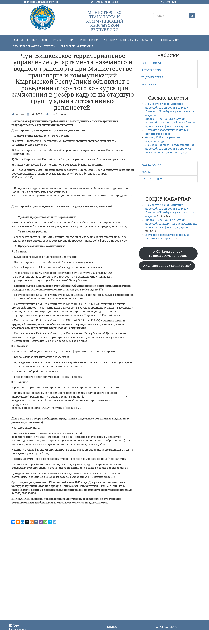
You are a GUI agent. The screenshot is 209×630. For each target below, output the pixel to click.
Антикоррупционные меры (121, 40)
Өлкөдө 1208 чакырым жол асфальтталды (163, 139)
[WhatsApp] (45, 522)
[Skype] (50, 522)
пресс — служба (89, 40)
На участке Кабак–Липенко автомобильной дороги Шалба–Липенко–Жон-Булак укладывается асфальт (170, 109)
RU (168, 1)
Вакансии (148, 40)
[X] (27, 522)
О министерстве (37, 40)
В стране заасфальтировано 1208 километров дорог (167, 131)
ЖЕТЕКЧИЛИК (151, 164)
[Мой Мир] (22, 522)
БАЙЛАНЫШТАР (152, 179)
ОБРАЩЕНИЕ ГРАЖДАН (26, 46)
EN (174, 1)
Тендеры (50, 46)
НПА (71, 40)
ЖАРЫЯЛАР (149, 171)
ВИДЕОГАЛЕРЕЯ (152, 77)
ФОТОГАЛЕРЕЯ (151, 70)
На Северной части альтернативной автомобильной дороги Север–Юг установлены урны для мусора (170, 148)
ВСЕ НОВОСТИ (151, 63)
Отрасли (58, 40)
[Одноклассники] (18, 522)
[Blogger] (32, 522)
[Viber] (41, 522)
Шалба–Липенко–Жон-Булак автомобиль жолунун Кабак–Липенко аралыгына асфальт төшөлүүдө (171, 122)
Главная (18, 40)
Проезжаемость (170, 40)
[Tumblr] (36, 522)
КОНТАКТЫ (149, 84)
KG (162, 1)
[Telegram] (54, 522)
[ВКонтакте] (13, 522)
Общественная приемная (77, 46)
